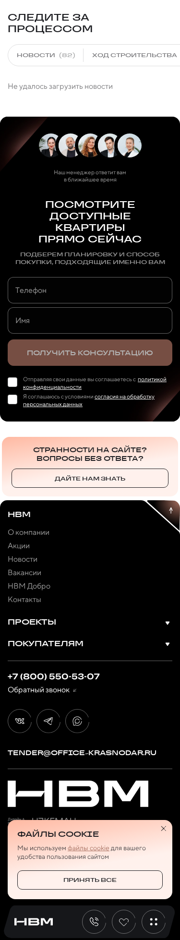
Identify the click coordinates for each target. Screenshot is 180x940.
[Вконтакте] (20, 721)
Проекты (32, 622)
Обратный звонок (39, 690)
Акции (19, 545)
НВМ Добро (29, 586)
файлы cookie (88, 848)
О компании (28, 532)
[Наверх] (163, 515)
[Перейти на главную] (33, 922)
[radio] (46, 55)
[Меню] (154, 922)
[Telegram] (48, 721)
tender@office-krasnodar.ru (82, 752)
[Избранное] (124, 922)
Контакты (24, 599)
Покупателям (46, 644)
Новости (22, 559)
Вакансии (24, 572)
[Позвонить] (94, 922)
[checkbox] (12, 382)
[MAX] (77, 721)
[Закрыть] (163, 828)
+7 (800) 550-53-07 (54, 676)
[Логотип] (78, 794)
